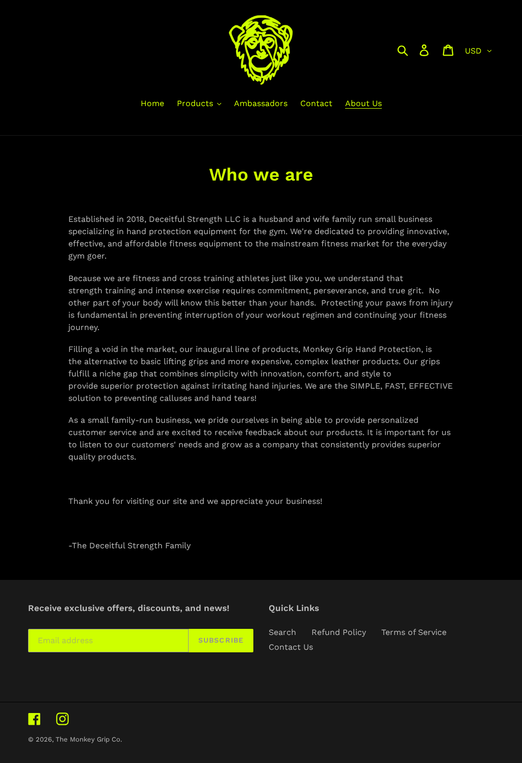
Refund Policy (338, 632)
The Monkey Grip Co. (89, 739)
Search (282, 632)
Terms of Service (414, 632)
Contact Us (291, 647)
